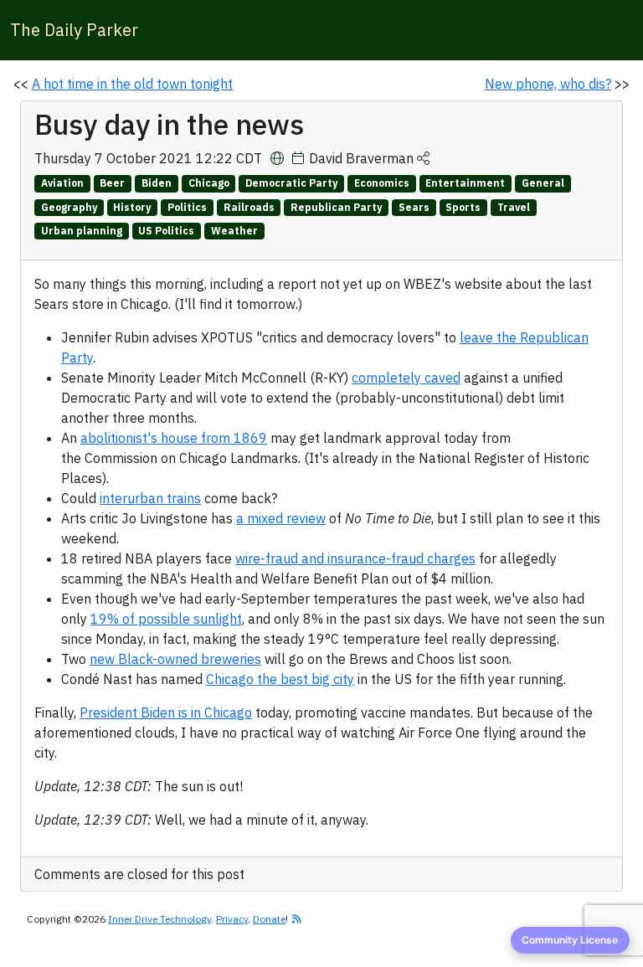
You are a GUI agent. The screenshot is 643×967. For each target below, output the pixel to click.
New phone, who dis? (548, 83)
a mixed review (281, 518)
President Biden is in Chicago (166, 712)
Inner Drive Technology (159, 919)
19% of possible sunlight (166, 618)
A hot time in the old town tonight (132, 83)
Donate (269, 919)
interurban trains (150, 498)
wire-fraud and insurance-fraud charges (355, 558)
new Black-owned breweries (175, 659)
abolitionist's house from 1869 (173, 437)
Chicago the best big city (280, 679)
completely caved (406, 377)
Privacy (232, 919)
